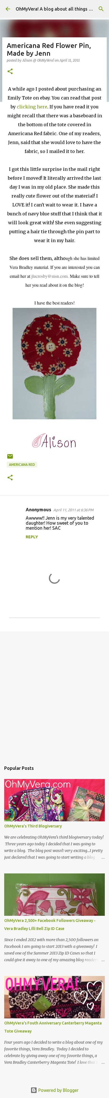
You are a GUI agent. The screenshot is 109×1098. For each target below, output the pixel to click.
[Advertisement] (54, 694)
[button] (10, 72)
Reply (32, 537)
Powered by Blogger (58, 1090)
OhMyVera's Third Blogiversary (33, 826)
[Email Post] (10, 458)
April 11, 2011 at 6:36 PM (73, 510)
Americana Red (22, 464)
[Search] (101, 9)
